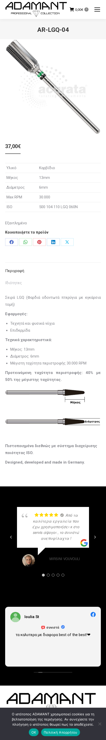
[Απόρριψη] (99, 723)
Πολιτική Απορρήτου (60, 732)
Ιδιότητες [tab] (13, 283)
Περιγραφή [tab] (14, 270)
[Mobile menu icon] (97, 9)
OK (33, 732)
